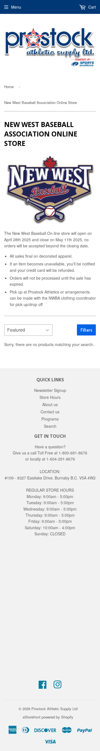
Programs (50, 419)
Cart (91, 7)
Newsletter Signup (50, 390)
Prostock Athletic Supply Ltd (54, 708)
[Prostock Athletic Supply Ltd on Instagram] (57, 686)
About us (50, 404)
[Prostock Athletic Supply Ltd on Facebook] (42, 686)
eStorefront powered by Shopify (48, 717)
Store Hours (50, 397)
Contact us (50, 411)
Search (50, 426)
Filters (86, 330)
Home (9, 86)
